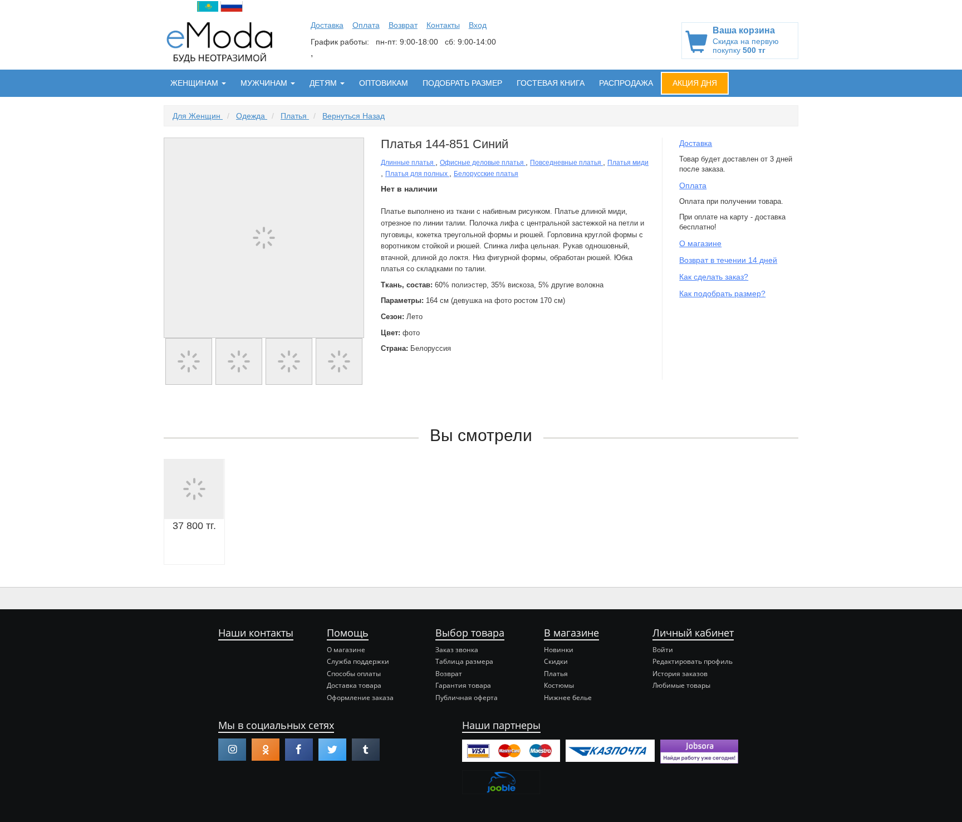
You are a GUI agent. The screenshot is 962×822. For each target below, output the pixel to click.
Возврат (403, 25)
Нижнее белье (568, 697)
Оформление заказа (360, 697)
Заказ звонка (456, 649)
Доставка (327, 25)
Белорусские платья (486, 174)
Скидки (556, 661)
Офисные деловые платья (483, 163)
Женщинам (195, 83)
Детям (324, 83)
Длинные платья (408, 163)
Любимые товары (681, 685)
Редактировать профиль (692, 661)
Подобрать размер (462, 83)
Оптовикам (383, 83)
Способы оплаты (354, 673)
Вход (478, 25)
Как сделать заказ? (713, 276)
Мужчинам (264, 83)
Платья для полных (417, 174)
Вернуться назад (353, 115)
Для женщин (198, 115)
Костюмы (559, 685)
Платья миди (628, 163)
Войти (662, 649)
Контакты (443, 25)
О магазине (700, 243)
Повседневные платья (566, 163)
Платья (295, 115)
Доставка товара (354, 685)
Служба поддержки (358, 661)
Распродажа (626, 83)
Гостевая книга (551, 83)
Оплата (366, 25)
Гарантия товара (463, 685)
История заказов (680, 673)
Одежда (251, 115)
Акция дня (694, 83)
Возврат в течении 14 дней (728, 260)
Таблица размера (464, 661)
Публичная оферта (466, 697)
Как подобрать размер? (722, 293)
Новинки (558, 649)
